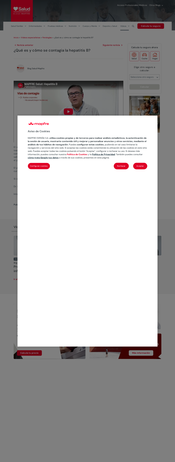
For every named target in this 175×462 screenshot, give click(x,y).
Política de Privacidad (103, 154)
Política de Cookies (77, 154)
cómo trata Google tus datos (43, 157)
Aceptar (140, 166)
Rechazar (121, 166)
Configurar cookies (39, 166)
